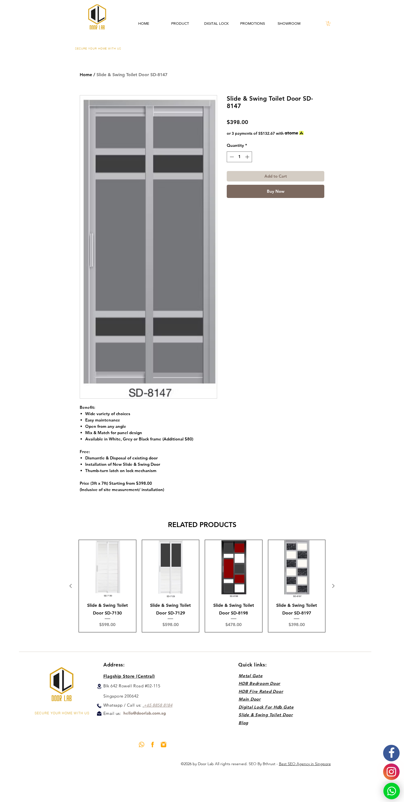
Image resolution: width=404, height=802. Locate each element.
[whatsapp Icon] (141, 744)
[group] (202, 585)
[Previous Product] (70, 586)
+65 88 (150, 705)
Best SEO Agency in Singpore (305, 763)
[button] (328, 23)
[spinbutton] (239, 157)
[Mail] (99, 713)
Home (86, 74)
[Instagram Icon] (163, 744)
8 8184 (166, 705)
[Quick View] (107, 568)
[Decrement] (231, 157)
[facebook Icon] (152, 744)
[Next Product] (333, 586)
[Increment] (247, 157)
